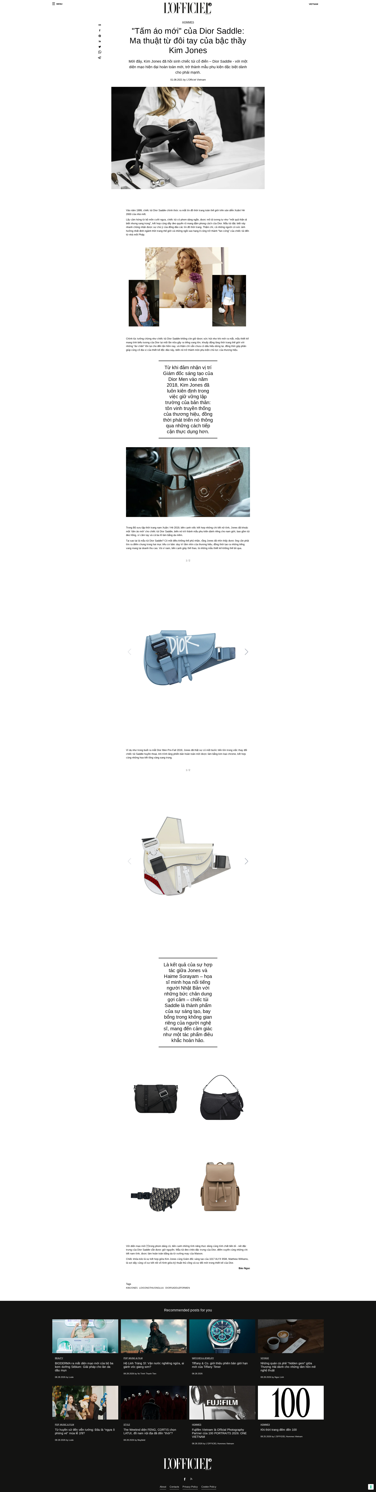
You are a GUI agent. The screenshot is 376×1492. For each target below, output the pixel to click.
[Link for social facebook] (184, 1479)
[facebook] (99, 31)
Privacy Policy (190, 1487)
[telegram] (99, 58)
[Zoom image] (188, 286)
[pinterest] (99, 36)
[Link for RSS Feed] (191, 1479)
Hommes (188, 22)
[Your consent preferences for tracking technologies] (371, 1487)
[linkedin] (99, 41)
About (163, 1487)
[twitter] (99, 47)
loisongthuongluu (151, 1288)
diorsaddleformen (177, 1288)
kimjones (132, 1288)
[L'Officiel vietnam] (188, 8)
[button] (247, 652)
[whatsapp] (99, 52)
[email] (99, 25)
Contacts (174, 1487)
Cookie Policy (208, 1487)
